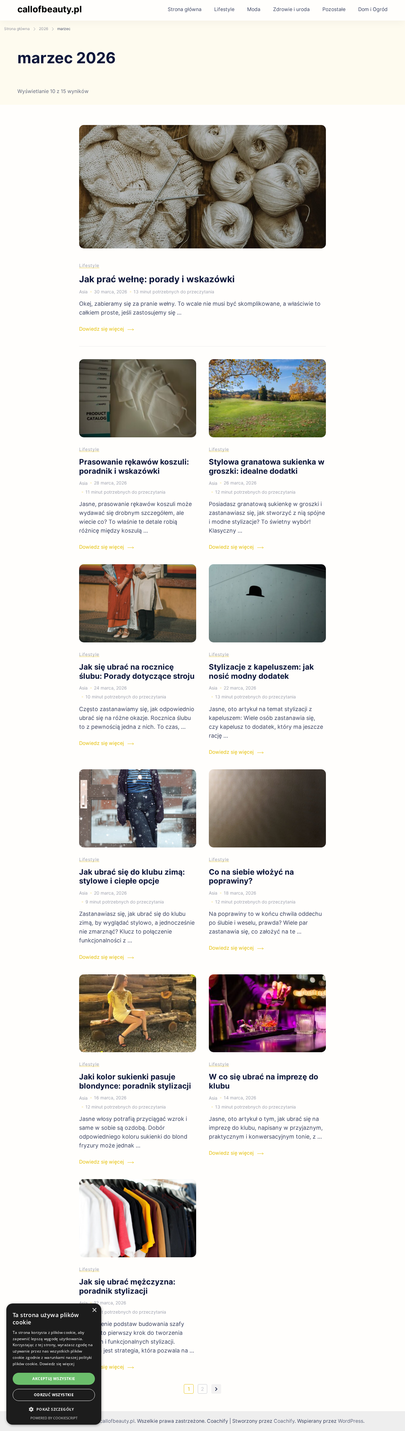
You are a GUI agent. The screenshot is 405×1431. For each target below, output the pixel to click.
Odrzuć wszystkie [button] (54, 1394)
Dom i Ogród (373, 9)
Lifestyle (224, 9)
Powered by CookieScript (54, 1417)
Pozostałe (334, 9)
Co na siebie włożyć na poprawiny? (251, 876)
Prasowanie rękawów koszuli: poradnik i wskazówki (134, 466)
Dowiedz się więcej (101, 329)
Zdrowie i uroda (291, 9)
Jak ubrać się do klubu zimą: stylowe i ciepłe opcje (132, 876)
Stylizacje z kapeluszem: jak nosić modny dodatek (261, 671)
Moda (253, 9)
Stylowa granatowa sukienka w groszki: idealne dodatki (266, 466)
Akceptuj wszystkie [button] (53, 1378)
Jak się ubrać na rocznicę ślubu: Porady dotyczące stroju (137, 671)
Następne (216, 1389)
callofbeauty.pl (49, 9)
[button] (54, 1409)
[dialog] (53, 1364)
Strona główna (185, 9)
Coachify (284, 1421)
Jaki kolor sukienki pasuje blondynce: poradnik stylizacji (135, 1081)
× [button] (94, 1310)
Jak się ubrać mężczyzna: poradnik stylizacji (127, 1286)
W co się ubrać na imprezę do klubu (263, 1081)
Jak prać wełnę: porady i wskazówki (157, 279)
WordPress (350, 1421)
